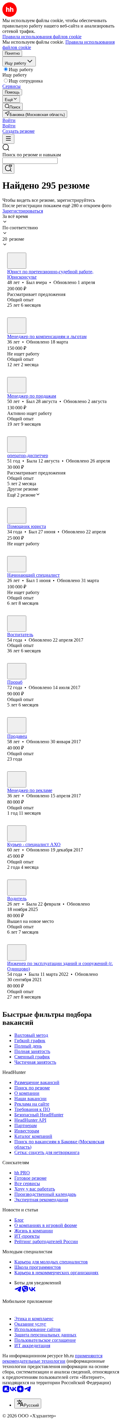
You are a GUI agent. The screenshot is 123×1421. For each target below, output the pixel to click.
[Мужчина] (16, 261)
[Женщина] (16, 326)
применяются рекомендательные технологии (52, 1358)
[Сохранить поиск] (8, 169)
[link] (12, 106)
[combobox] (30, 161)
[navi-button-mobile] (8, 139)
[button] (9, 120)
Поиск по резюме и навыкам (31, 154)
